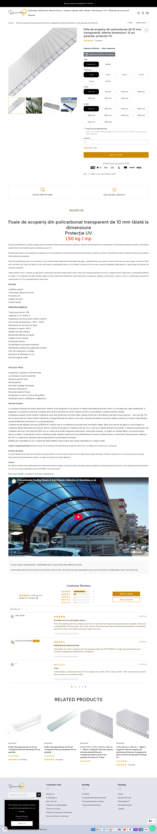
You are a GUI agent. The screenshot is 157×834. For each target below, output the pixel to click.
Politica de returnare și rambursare (59, 812)
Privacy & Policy (22, 816)
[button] (89, 41)
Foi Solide (85, 794)
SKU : (86, 174)
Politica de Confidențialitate (56, 805)
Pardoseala (32, 10)
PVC (105, 10)
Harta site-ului (51, 801)
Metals (87, 10)
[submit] (38, 794)
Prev (131, 23)
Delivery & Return (91, 48)
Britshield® (12, 743)
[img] (59, 617)
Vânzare (31, 15)
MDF (81, 10)
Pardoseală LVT (124, 801)
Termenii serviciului (53, 809)
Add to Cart (116, 155)
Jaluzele (66, 10)
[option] (42, 62)
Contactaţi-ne (51, 798)
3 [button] (79, 687)
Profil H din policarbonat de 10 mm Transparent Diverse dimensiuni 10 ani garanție (24, 749)
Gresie (120, 794)
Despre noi (50, 794)
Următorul (141, 23)
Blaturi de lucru (55, 10)
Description (76, 210)
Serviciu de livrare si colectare (57, 816)
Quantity (87, 138)
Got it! (21, 823)
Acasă (10, 23)
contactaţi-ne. (48, 474)
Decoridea (18, 829)
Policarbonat (96, 10)
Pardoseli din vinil (124, 798)
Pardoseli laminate (125, 805)
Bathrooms (43, 10)
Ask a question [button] (126, 599)
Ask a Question (108, 48)
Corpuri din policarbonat (91, 805)
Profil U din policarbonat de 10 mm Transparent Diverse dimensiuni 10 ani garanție (60, 749)
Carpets (121, 809)
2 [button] (75, 687)
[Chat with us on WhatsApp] (152, 828)
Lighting (74, 10)
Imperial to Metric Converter (101, 54)
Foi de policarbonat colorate (93, 801)
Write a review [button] (126, 594)
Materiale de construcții (118, 10)
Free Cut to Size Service (96, 129)
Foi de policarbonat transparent (94, 798)
